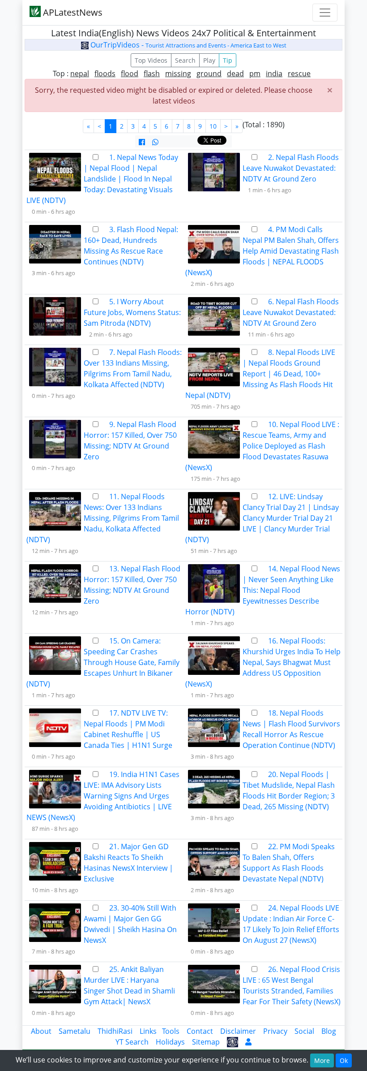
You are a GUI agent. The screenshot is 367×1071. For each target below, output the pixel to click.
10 (213, 126)
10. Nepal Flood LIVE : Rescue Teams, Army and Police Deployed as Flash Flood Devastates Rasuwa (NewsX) (262, 445)
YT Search (132, 1042)
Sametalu (74, 1031)
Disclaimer (238, 1031)
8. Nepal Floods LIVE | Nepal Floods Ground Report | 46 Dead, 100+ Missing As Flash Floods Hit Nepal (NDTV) (260, 373)
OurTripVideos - (187, 45)
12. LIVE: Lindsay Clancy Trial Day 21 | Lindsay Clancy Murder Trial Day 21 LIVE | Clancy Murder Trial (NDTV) (262, 518)
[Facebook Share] (142, 142)
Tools (170, 1031)
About (41, 1031)
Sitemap (206, 1042)
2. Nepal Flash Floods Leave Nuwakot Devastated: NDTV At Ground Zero (291, 168)
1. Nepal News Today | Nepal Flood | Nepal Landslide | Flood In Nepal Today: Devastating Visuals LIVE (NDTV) (102, 178)
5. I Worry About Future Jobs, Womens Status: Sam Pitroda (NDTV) (132, 312)
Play (209, 60)
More (322, 1060)
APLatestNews (71, 12)
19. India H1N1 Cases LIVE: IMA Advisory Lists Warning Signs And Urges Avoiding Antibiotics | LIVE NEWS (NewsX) (102, 795)
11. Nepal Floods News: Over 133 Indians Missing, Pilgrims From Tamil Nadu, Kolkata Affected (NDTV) (102, 518)
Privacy (275, 1031)
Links (148, 1031)
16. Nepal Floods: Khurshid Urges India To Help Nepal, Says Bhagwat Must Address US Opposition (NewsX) (263, 662)
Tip (227, 60)
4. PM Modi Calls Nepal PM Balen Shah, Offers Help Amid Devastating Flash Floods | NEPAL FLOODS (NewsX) (262, 251)
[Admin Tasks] (248, 1042)
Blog (328, 1031)
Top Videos (151, 60)
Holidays (170, 1042)
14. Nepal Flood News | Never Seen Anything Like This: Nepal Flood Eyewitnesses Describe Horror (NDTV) (262, 590)
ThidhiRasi (115, 1031)
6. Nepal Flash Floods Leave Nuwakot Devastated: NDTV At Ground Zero (291, 312)
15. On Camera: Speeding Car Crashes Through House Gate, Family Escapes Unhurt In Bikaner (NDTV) (102, 662)
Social (304, 1031)
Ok (344, 1060)
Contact (200, 1031)
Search (185, 60)
